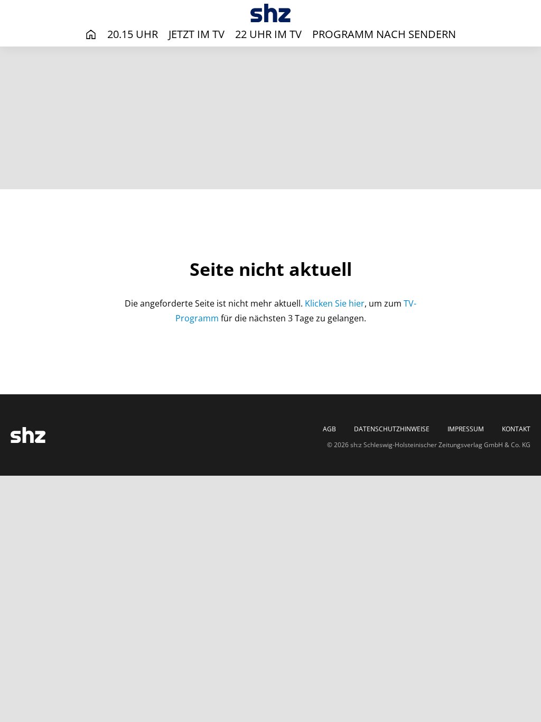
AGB (329, 429)
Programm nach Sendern (384, 34)
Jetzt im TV (197, 34)
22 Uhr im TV (268, 34)
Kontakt (516, 429)
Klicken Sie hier (335, 303)
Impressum (465, 429)
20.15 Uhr (132, 34)
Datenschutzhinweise (392, 429)
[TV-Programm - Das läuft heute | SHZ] (270, 13)
